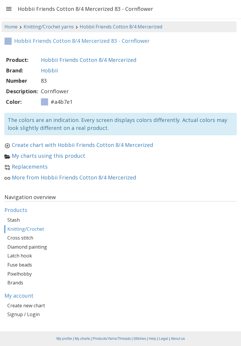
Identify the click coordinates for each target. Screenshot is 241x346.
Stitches (139, 338)
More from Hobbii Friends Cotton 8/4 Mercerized (74, 177)
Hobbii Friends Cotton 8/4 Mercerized (121, 26)
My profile (64, 338)
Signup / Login (23, 314)
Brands (15, 282)
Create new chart (26, 305)
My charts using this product (48, 155)
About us (178, 338)
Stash (13, 220)
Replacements (30, 166)
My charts (82, 338)
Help (152, 338)
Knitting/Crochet (25, 229)
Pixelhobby (19, 274)
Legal (163, 338)
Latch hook (19, 255)
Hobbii (49, 70)
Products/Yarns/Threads (112, 338)
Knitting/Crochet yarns (49, 26)
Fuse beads (19, 265)
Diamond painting (27, 247)
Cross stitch (20, 238)
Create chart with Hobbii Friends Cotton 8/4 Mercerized (82, 144)
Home (11, 26)
